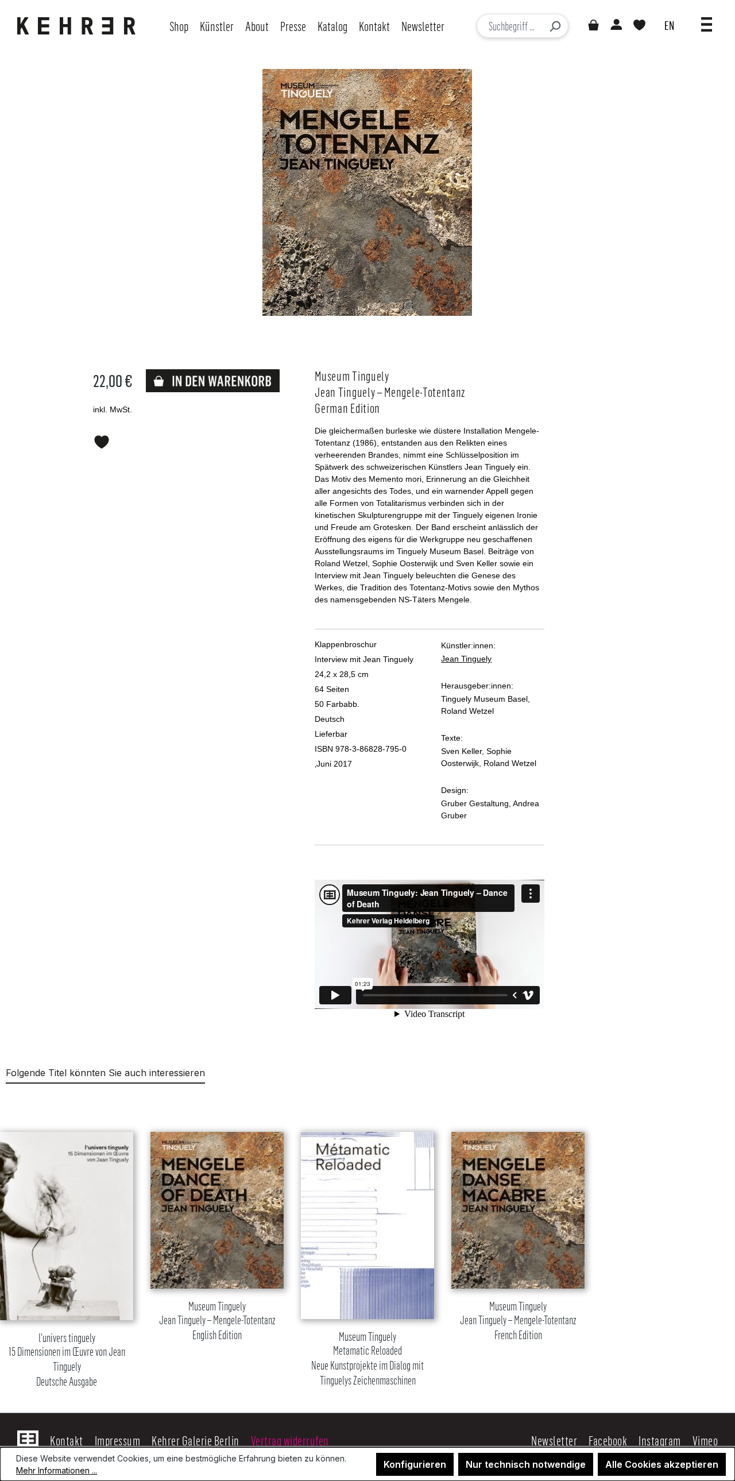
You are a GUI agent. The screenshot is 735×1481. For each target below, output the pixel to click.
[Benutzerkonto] (615, 25)
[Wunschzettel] (639, 26)
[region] (367, 1245)
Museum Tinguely (217, 1321)
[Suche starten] (554, 25)
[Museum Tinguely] (367, 192)
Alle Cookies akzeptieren (661, 1464)
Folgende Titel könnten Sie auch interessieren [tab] (105, 1072)
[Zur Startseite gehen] (79, 25)
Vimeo (705, 1440)
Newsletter (554, 1440)
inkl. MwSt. (112, 409)
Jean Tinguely (466, 658)
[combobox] (509, 25)
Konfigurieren (415, 1464)
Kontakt (66, 1440)
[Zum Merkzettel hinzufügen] (101, 439)
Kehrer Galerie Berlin (195, 1440)
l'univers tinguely (67, 1360)
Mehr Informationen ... (56, 1470)
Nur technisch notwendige (526, 1464)
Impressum (118, 1440)
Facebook (608, 1440)
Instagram (660, 1440)
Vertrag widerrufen (290, 1440)
